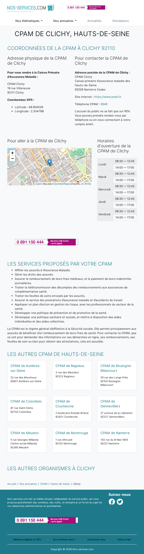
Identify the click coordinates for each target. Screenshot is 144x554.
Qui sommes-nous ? (64, 539)
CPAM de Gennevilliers (110, 403)
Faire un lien (124, 539)
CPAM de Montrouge (72, 433)
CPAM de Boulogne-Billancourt (116, 368)
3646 (103, 104)
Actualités (94, 21)
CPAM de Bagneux (70, 366)
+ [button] (12, 153)
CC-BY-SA (86, 183)
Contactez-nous (96, 539)
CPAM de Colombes (26, 401)
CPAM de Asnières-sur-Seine (25, 368)
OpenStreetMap (61, 183)
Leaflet (38, 183)
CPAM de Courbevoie (65, 403)
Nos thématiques (27, 21)
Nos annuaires (63, 21)
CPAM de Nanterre (115, 433)
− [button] (12, 158)
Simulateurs (120, 21)
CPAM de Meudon (24, 433)
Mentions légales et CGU (27, 539)
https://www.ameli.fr (107, 97)
